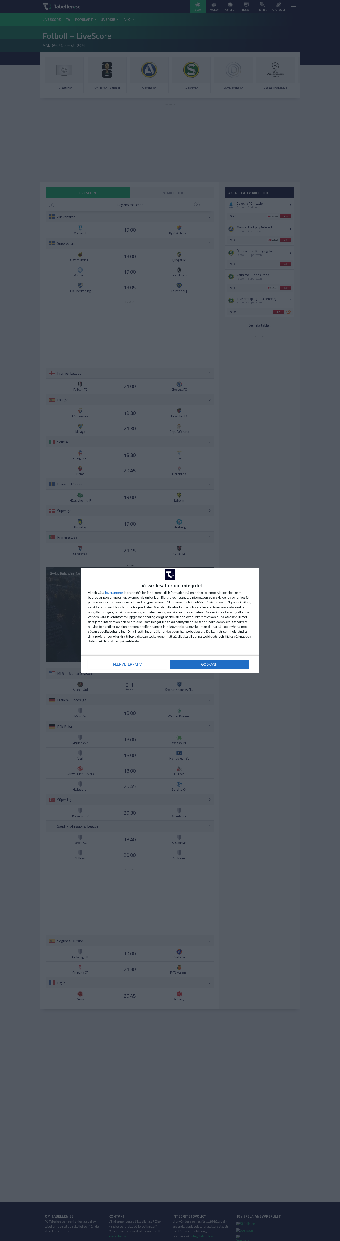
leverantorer (114, 592)
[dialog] (170, 620)
